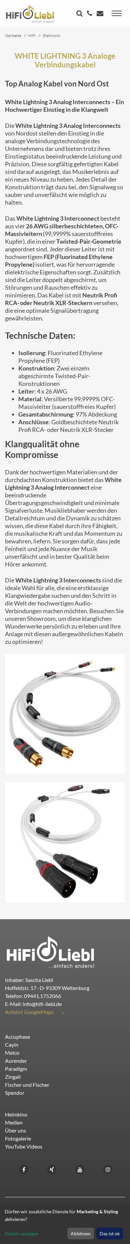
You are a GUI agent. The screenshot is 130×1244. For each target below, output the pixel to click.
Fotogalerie (18, 1138)
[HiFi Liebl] (30, 13)
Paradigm (16, 1068)
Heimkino (16, 1114)
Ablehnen (81, 1233)
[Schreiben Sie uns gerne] (101, 14)
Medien (14, 1122)
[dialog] (65, 1224)
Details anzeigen (21, 1233)
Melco (12, 1052)
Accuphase (17, 1036)
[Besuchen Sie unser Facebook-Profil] (24, 1169)
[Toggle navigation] (117, 13)
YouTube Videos (23, 1146)
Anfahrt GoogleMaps (29, 1012)
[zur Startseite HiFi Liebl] (50, 952)
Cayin (11, 1044)
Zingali (13, 1076)
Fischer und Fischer (27, 1084)
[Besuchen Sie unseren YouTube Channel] (80, 1169)
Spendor (14, 1092)
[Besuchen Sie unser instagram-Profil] (108, 1169)
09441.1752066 (42, 996)
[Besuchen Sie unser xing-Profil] (52, 1169)
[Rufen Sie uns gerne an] (90, 14)
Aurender (16, 1060)
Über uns (15, 1130)
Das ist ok (110, 1233)
